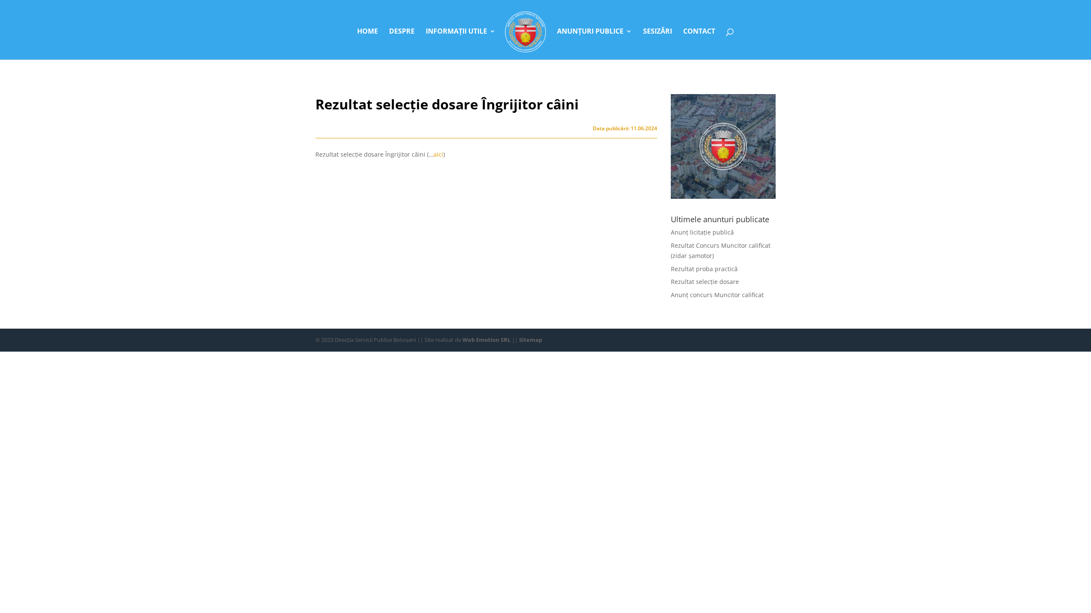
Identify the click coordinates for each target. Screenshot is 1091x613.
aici (438, 154)
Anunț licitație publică (702, 232)
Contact (699, 32)
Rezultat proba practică (704, 269)
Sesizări (657, 32)
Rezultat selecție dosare (705, 282)
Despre (402, 32)
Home (367, 32)
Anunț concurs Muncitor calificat (717, 295)
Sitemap (530, 340)
